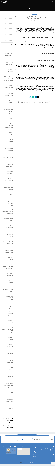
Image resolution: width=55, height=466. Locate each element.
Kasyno (12, 231)
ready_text (11, 332)
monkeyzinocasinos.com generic (8, 266)
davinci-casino (10, 169)
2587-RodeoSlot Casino (9, 53)
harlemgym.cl (11, 216)
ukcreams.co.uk (10, 374)
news (12, 284)
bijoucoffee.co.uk (10, 120)
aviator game (11, 89)
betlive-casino (11, 111)
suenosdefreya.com (10, 358)
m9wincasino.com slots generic (8, 245)
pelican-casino (10, 311)
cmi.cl (12, 155)
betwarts (11, 118)
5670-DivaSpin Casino (9, 64)
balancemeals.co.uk (10, 93)
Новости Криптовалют (9, 401)
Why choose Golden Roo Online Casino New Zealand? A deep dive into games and (7, 32)
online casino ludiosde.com (8, 294)
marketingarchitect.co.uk (9, 252)
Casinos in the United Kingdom (8, 145)
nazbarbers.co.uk (10, 277)
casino (12, 136)
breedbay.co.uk (10, 129)
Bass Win (11, 97)
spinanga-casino (10, 351)
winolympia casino (10, 390)
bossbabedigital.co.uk (9, 125)
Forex (12, 196)
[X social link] (38, 97)
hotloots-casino (10, 224)
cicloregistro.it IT (10, 152)
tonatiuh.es (11, 373)
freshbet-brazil (10, 201)
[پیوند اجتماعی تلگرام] (30, 97)
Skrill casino (11, 344)
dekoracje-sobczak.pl (9, 171)
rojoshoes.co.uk (10, 339)
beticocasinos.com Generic (8, 109)
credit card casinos (10, 164)
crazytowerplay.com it (9, 162)
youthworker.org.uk (10, 397)
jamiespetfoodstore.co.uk (9, 227)
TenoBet (11, 360)
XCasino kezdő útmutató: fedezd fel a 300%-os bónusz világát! (7, 17)
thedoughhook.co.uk (9, 371)
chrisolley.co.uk (10, 150)
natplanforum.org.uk (10, 275)
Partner (12, 304)
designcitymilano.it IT (9, 175)
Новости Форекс (10, 403)
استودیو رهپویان (22, 462)
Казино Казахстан (10, 399)
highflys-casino (10, 220)
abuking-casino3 (10, 71)
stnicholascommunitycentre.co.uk (7, 357)
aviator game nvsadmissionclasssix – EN (7, 91)
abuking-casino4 (10, 73)
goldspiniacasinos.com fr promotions (7, 211)
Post (12, 322)
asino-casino (11, 83)
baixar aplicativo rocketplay (24, 55)
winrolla (12, 392)
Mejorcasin (11, 254)
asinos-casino (11, 85)
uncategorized (10, 376)
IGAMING (11, 225)
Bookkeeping (11, 123)
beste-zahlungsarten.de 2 (9, 104)
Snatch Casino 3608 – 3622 (8, 348)
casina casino (11, 132)
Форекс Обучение (10, 408)
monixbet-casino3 (10, 264)
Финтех (12, 404)
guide (12, 215)
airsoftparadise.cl (10, 78)
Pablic (12, 299)
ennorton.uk (11, 189)
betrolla (12, 114)
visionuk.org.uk (10, 381)
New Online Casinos (10, 282)
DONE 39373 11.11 (10, 178)
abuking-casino (10, 69)
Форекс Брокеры (10, 406)
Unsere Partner (10, 378)
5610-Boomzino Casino (9, 62)
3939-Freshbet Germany (9, 55)
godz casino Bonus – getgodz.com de (7, 209)
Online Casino (11, 291)
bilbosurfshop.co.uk (10, 122)
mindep (12, 261)
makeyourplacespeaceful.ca (8, 247)
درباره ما (34, 456)
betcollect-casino (10, 106)
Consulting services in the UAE (8, 157)
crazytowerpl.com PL (9, 159)
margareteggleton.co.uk (9, 250)
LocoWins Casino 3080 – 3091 (8, 241)
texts (12, 367)
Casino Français (10, 139)
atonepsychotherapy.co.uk (9, 87)
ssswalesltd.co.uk (10, 353)
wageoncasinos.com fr (9, 383)
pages (12, 301)
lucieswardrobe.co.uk (9, 243)
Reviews (11, 335)
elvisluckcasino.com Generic (8, 187)
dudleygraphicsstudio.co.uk (8, 180)
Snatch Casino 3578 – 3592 (8, 346)
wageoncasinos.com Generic (8, 385)
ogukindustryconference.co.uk (8, 289)
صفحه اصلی (34, 449)
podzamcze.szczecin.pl (9, 318)
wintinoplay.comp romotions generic (7, 396)
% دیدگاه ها (6, 18)
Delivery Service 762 (10, 173)
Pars (12, 302)
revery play (11, 334)
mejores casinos (10, 257)
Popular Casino (10, 320)
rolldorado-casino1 (10, 341)
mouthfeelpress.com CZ (9, 268)
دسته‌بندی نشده (34, 14)
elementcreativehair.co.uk (9, 184)
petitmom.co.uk (10, 313)
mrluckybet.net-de (10, 270)
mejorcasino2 (11, 255)
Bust (12, 130)
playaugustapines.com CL (9, 317)
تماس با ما (34, 454)
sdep (12, 342)
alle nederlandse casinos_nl (8, 80)
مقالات (34, 458)
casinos (11, 143)
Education (11, 182)
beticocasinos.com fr (9, 107)
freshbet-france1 (10, 203)
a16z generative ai (10, 67)
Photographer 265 (10, 315)
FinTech (11, 194)
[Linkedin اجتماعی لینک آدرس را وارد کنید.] (36, 97)
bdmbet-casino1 (10, 100)
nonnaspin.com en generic (9, 287)
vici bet (12, 380)
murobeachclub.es (10, 271)
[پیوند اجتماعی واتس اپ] (33, 97)
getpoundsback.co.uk (9, 207)
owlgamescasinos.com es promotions (9, 297)
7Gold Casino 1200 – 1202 (9, 66)
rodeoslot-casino (10, 337)
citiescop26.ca (10, 153)
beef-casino (11, 102)
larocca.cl (11, 236)
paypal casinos (10, 310)
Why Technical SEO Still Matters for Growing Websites (7, 27)
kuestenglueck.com (10, 234)
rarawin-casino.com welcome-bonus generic (7, 330)
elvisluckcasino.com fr (9, 185)
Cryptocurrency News (9, 166)
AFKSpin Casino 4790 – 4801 (8, 76)
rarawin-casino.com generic (8, 327)
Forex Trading (11, 198)
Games (12, 205)
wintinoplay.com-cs (10, 394)
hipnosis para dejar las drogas (8, 222)
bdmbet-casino (10, 99)
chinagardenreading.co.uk (9, 148)
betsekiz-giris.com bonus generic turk (7, 116)
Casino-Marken (10, 141)
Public (12, 324)
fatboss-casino (10, 192)
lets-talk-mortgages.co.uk (9, 238)
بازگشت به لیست (34, 102)
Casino (12, 134)
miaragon (11, 259)
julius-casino (11, 229)
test (12, 364)
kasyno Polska (10, 232)
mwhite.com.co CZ (10, 273)
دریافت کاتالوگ (34, 452)
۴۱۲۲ (12, 59)
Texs (12, 365)
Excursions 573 (10, 191)
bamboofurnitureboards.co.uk (8, 95)
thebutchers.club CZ (10, 369)
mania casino (11, 248)
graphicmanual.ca (10, 213)
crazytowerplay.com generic (8, 161)
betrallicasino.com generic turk (8, 113)
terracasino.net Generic (9, 362)
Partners (11, 306)
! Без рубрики (11, 46)
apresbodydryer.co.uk (9, 82)
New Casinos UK (10, 280)
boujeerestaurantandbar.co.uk (8, 127)
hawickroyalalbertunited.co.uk (8, 218)
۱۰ (12, 50)
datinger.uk (11, 168)
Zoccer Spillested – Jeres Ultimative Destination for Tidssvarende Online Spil (7, 38)
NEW (12, 278)
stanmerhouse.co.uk (10, 355)
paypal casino (11, 308)
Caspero (11, 146)
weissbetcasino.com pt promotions (7, 387)
